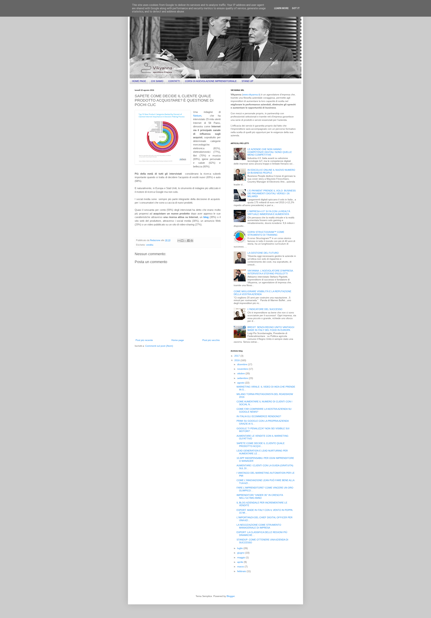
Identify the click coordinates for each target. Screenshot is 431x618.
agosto (241, 382)
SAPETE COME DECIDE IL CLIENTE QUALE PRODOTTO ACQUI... (261, 444)
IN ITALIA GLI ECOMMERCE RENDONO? (259, 416)
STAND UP (247, 81)
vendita (149, 245)
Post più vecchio (211, 340)
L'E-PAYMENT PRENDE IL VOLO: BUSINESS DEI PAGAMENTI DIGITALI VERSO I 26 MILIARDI (271, 193)
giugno (241, 552)
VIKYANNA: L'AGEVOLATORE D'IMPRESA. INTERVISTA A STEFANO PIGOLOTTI (270, 272)
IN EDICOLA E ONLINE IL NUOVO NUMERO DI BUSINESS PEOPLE (271, 171)
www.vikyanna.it (251, 94)
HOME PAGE (139, 81)
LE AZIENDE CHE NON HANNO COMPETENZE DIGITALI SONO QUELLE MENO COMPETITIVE (269, 152)
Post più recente (144, 340)
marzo (241, 566)
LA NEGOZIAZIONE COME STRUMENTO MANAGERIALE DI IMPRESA (259, 526)
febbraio (242, 571)
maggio (241, 557)
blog (206, 217)
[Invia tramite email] (179, 240)
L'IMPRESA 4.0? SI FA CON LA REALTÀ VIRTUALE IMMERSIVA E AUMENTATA (268, 212)
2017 (237, 355)
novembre (243, 369)
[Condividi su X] (185, 240)
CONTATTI (174, 81)
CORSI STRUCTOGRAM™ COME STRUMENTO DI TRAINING (265, 233)
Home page (177, 340)
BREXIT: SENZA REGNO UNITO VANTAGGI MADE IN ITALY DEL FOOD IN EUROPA (270, 328)
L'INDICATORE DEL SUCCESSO (264, 309)
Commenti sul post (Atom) (159, 345)
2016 (237, 360)
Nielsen (197, 115)
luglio (240, 548)
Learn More (281, 8)
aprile (240, 562)
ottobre (241, 373)
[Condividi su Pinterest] (191, 240)
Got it (296, 8)
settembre (243, 378)
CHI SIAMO (157, 81)
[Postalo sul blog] (182, 240)
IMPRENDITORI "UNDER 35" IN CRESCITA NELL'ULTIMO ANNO (260, 496)
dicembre (242, 364)
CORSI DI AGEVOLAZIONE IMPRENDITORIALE (211, 81)
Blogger (231, 596)
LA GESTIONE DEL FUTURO (263, 252)
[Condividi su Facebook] (188, 240)
